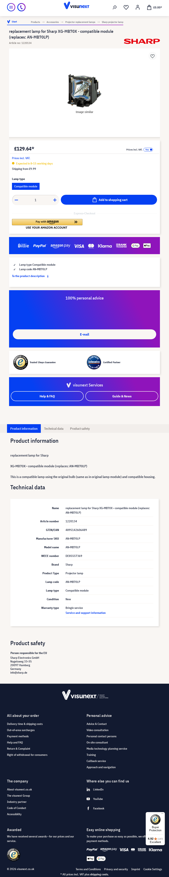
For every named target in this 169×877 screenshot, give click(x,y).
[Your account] (137, 7)
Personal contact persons (101, 736)
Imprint (135, 869)
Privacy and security (116, 869)
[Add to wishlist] (152, 56)
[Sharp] (142, 41)
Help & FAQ (47, 396)
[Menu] (11, 7)
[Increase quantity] (55, 200)
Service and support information (86, 613)
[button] (47, 224)
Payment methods (18, 736)
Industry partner (17, 802)
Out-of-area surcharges (21, 730)
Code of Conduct (16, 808)
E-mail (84, 334)
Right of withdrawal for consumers (27, 755)
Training (91, 755)
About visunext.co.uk (19, 789)
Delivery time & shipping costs (25, 724)
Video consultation (97, 730)
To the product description (28, 276)
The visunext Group (18, 795)
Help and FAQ (15, 742)
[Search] (114, 7)
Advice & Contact (97, 724)
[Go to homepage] (84, 7)
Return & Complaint (18, 748)
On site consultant (97, 742)
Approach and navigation (101, 767)
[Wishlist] (126, 7)
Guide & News (121, 396)
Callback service (96, 761)
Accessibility (14, 814)
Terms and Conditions (88, 869)
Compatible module (25, 186)
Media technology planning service (107, 748)
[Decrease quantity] (16, 200)
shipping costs (99, 874)
